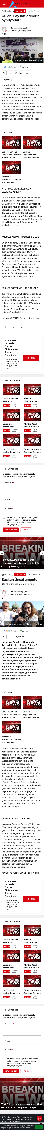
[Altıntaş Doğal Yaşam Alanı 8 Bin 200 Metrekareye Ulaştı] (32, 421)
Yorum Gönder (11, 530)
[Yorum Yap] (16, 73)
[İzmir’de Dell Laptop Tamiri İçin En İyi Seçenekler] (11, 446)
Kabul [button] (39, 1127)
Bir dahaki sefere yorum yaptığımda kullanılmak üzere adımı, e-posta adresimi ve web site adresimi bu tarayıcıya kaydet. (22, 521)
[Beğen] (4, 73)
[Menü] (4, 4)
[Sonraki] (42, 553)
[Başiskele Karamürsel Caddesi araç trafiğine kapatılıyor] (11, 172)
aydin (10, 28)
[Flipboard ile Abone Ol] (24, 67)
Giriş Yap (26, 530)
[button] (3, 11)
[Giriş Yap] (7, 11)
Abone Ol (31, 358)
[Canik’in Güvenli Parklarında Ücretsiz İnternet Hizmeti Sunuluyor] (11, 147)
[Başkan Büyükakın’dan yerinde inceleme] (32, 147)
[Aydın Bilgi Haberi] (20, 4)
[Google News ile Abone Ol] (10, 67)
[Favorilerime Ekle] (10, 73)
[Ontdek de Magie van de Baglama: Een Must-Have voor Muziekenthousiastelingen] (32, 446)
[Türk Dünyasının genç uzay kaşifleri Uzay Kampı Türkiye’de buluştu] (22, 1094)
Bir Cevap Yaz (11, 469)
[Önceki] (2, 553)
